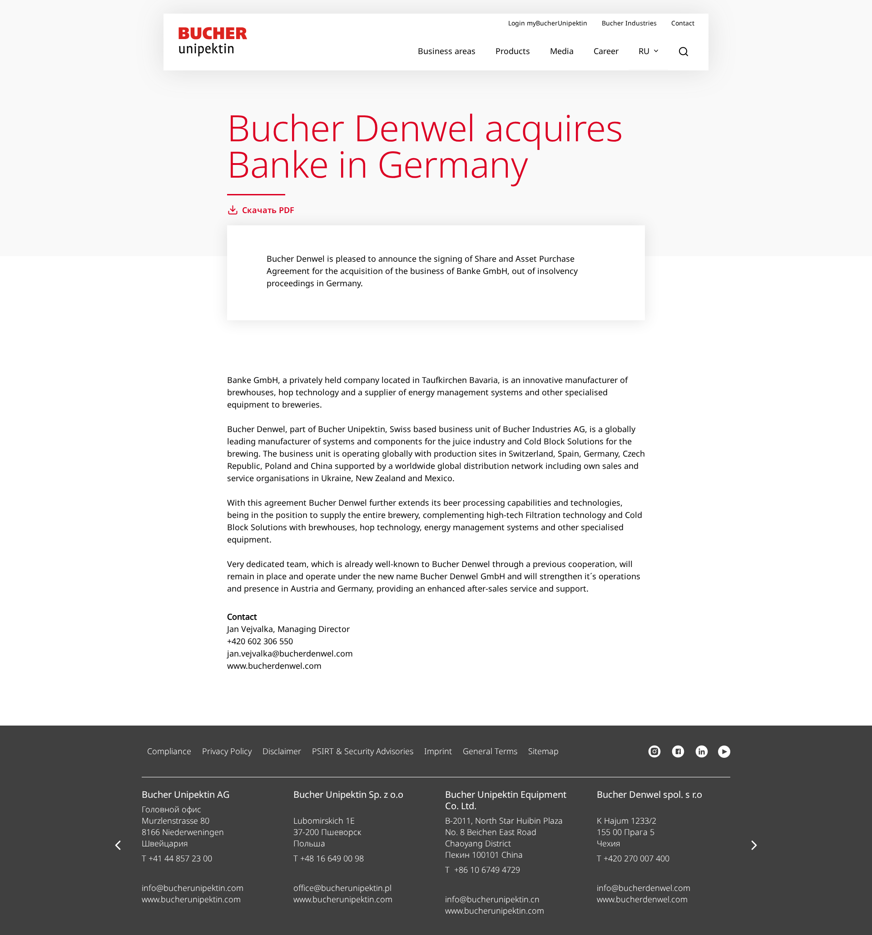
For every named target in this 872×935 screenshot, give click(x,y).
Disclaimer (282, 751)
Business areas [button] (447, 50)
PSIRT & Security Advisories (362, 751)
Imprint (438, 751)
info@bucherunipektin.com (192, 887)
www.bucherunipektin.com (191, 899)
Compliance (169, 751)
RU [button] (644, 50)
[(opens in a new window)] (654, 751)
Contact (682, 23)
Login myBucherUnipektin (547, 23)
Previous (117, 845)
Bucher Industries (629, 23)
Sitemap (543, 751)
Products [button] (512, 50)
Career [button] (606, 50)
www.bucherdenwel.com (642, 899)
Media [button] (562, 50)
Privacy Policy (227, 751)
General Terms (490, 751)
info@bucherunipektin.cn (492, 899)
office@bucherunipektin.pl (342, 887)
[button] (683, 51)
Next (754, 845)
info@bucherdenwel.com (643, 887)
